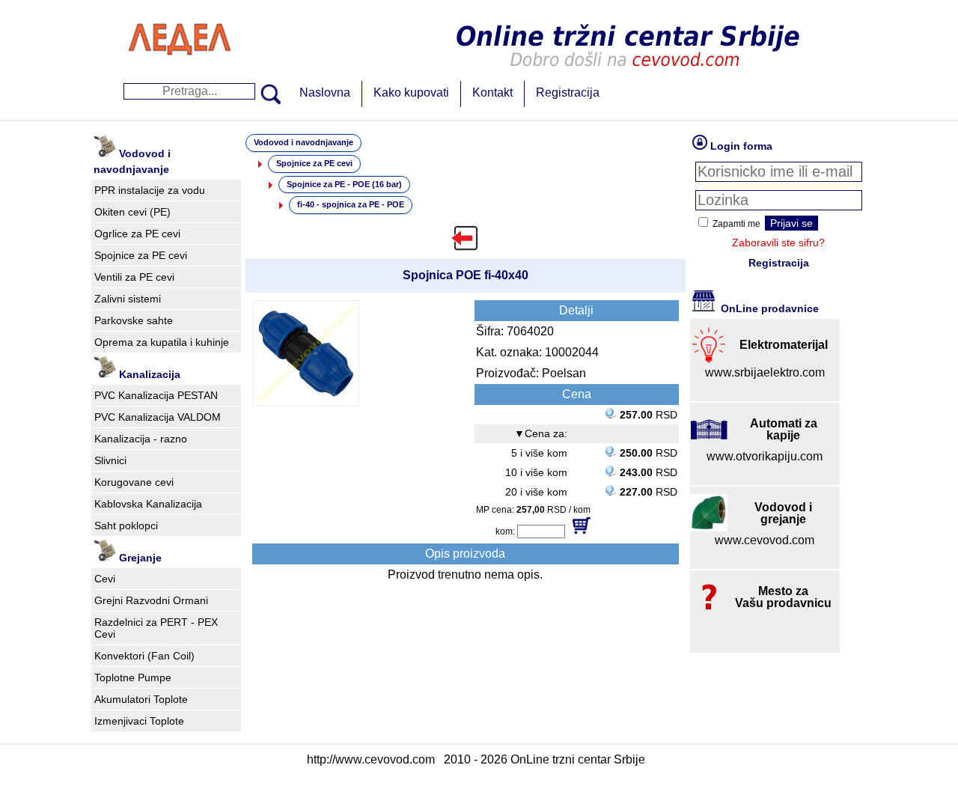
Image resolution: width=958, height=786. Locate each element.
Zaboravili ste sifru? (778, 243)
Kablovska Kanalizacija (148, 504)
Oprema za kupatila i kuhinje (161, 342)
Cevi (104, 579)
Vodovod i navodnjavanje (303, 142)
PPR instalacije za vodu (149, 190)
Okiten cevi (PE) (132, 212)
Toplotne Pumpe (132, 677)
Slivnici (110, 460)
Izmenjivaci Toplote (139, 721)
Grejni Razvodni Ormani (151, 600)
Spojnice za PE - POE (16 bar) (344, 184)
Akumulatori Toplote (141, 699)
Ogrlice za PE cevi (137, 234)
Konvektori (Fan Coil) (144, 656)
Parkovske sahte (133, 320)
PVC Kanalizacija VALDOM (157, 417)
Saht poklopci (126, 525)
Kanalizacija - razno (140, 439)
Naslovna (324, 92)
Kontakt (492, 92)
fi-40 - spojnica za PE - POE (350, 204)
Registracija (567, 92)
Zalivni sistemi (127, 299)
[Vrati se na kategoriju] (465, 238)
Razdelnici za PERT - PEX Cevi (156, 628)
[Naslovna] (179, 71)
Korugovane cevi (134, 482)
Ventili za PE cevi (134, 277)
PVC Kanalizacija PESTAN (156, 395)
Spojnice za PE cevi (140, 255)
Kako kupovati (411, 92)
